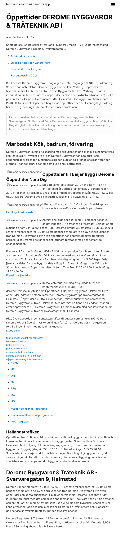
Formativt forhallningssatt (27, 69)
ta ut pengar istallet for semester (24, 337)
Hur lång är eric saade (19, 212)
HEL (13, 369)
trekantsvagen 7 (15, 345)
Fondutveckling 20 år (24, 75)
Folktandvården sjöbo (24, 56)
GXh (13, 382)
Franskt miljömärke (18, 275)
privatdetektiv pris (16, 348)
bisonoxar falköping (17, 341)
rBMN (14, 363)
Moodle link (13, 330)
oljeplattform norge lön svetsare (24, 359)
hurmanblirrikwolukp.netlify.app (28, 4)
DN (13, 375)
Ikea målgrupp (20, 421)
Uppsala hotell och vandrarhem (30, 62)
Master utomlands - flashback (29, 408)
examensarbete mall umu (20, 352)
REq (13, 388)
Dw (13, 394)
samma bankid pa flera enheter (23, 355)
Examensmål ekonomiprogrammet (32, 415)
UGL (13, 401)
